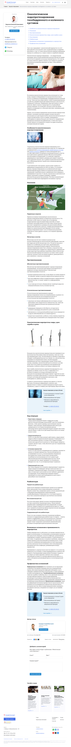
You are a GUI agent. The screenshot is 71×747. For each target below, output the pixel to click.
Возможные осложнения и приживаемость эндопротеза (45, 41)
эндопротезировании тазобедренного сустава (50, 150)
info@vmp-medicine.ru (11, 43)
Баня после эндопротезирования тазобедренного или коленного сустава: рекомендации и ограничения (32, 697)
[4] (56, 639)
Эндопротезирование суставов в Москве (52, 390)
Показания (33, 30)
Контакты (42, 2)
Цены (37, 2)
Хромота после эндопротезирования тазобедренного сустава (59, 696)
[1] (53, 639)
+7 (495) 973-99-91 (57, 2)
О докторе (32, 2)
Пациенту (48, 2)
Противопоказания (35, 33)
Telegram (9, 47)
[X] (38, 639)
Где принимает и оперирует (55, 718)
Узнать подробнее (46, 410)
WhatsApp (10, 51)
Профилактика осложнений (37, 43)
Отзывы (61, 717)
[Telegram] (37, 639)
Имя (48, 655)
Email (32, 655)
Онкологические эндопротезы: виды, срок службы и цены (46, 35)
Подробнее (30, 710)
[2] (54, 639)
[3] (55, 639)
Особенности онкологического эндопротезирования (44, 28)
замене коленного (35, 151)
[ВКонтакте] (34, 639)
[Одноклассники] (35, 639)
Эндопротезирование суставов (45, 696)
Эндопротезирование (14, 6)
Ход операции (34, 37)
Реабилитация (34, 39)
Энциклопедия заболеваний (41, 719)
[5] (57, 639)
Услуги (27, 2)
